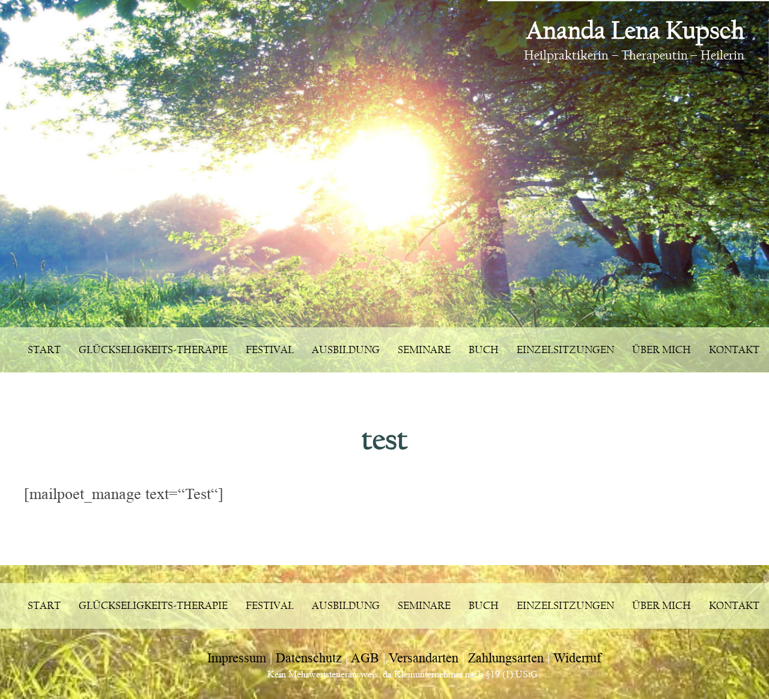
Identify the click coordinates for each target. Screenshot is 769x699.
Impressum (236, 657)
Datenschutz (309, 657)
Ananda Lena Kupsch (635, 30)
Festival (270, 349)
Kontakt (734, 349)
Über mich (661, 349)
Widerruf (577, 657)
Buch (484, 349)
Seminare (424, 349)
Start (44, 349)
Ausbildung (346, 349)
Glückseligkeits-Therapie (153, 349)
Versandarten (423, 657)
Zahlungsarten (506, 657)
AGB (365, 657)
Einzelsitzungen (565, 349)
